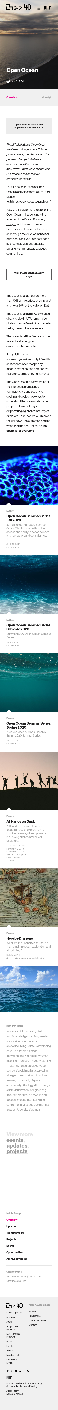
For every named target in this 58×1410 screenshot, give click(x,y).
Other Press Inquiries (16, 1281)
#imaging (12, 1075)
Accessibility (12, 1391)
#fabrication (25, 1095)
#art (39, 1031)
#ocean (10, 860)
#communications (24, 958)
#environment (15, 1055)
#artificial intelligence (19, 1036)
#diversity (22, 1109)
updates (17, 1145)
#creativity (24, 1080)
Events (10, 1245)
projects (17, 1151)
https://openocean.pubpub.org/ (31, 201)
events (15, 1140)
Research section (21, 178)
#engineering (38, 1090)
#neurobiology (29, 1065)
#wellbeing (40, 1095)
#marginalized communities (33, 1104)
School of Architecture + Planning (21, 1386)
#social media (24, 1070)
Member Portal (13, 1355)
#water (10, 1109)
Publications (35, 1316)
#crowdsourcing (16, 1046)
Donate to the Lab (14, 1394)
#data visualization (17, 1090)
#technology (42, 1085)
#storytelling (41, 1070)
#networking (26, 1075)
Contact (33, 1325)
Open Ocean (14, 547)
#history (11, 1095)
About (9, 1322)
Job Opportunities (37, 1320)
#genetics (31, 1055)
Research (10, 1317)
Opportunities (14, 1252)
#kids (35, 1060)
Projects (11, 1239)
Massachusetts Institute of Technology (24, 1383)
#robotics (11, 958)
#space (35, 1080)
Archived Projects (16, 1258)
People (9, 1341)
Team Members (15, 1232)
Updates (11, 1226)
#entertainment (29, 1051)
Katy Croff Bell (13, 857)
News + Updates (14, 1312)
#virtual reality (27, 1031)
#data (36, 958)
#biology (28, 1085)
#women (34, 1109)
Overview (12, 1219)
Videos (9, 1350)
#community (14, 1085)
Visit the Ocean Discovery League (29, 274)
